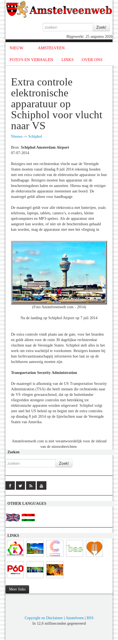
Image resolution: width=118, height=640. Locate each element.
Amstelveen (75, 618)
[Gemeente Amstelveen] (35, 557)
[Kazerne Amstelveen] (55, 578)
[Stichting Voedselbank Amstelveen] (94, 557)
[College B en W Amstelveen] (35, 578)
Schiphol (35, 136)
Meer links (17, 589)
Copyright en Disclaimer (44, 618)
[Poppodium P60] (15, 578)
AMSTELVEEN (51, 48)
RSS (90, 618)
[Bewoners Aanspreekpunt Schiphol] (75, 557)
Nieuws (17, 136)
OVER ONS (92, 59)
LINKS (67, 59)
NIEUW (16, 48)
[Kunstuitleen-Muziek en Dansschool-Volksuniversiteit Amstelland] (55, 557)
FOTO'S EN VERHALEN (31, 59)
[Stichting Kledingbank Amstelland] (15, 557)
